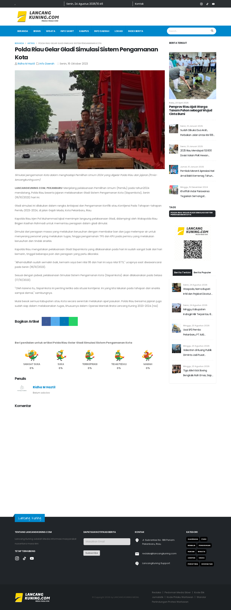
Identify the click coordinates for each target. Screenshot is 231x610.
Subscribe (91, 552)
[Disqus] (90, 456)
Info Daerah (101, 31)
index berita (135, 31)
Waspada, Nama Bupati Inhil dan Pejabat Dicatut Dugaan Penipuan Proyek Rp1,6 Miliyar (197, 291)
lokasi (119, 31)
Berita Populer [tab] (202, 272)
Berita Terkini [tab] (182, 272)
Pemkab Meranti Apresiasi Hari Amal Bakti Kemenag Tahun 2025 (197, 173)
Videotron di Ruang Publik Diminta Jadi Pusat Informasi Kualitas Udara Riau (197, 352)
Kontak (139, 4)
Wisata (50, 31)
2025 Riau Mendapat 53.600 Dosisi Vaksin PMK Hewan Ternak (196, 153)
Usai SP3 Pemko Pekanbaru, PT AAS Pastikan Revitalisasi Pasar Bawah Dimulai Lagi (197, 332)
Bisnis (37, 31)
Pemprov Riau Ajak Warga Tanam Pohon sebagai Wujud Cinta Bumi (190, 110)
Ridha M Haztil (26, 63)
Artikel (31, 43)
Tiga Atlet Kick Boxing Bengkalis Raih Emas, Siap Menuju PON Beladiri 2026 (197, 373)
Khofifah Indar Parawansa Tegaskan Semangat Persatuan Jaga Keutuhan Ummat (195, 194)
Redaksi (156, 592)
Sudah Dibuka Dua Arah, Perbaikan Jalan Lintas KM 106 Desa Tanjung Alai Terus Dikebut (196, 133)
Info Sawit (67, 31)
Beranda (22, 31)
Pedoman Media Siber (178, 592)
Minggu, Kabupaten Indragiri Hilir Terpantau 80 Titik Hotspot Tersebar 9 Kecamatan (197, 312)
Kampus (84, 31)
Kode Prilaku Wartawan (180, 597)
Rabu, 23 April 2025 (179, 102)
